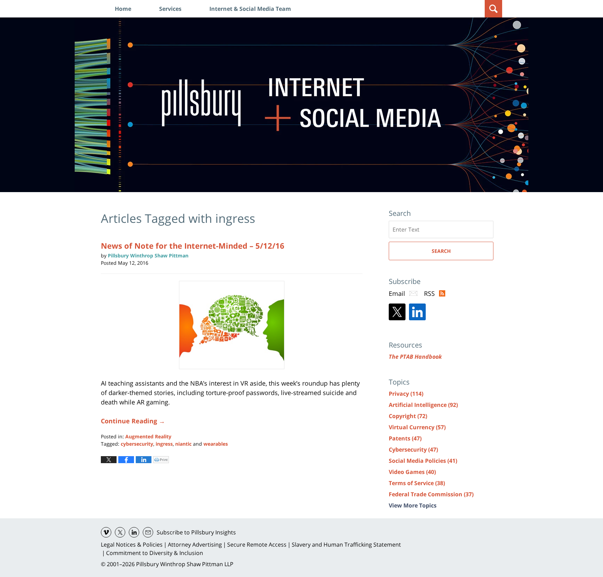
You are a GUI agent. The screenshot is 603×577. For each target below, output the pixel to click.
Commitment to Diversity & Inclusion (154, 553)
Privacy (406, 393)
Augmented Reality (148, 436)
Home (123, 9)
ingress (164, 443)
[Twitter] (397, 312)
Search (441, 251)
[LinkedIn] (417, 312)
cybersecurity (137, 443)
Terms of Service (417, 483)
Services (170, 9)
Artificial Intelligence (423, 405)
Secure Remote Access (256, 544)
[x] (120, 532)
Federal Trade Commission (431, 494)
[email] (148, 532)
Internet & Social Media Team (250, 9)
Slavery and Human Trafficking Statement (346, 544)
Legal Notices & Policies (132, 544)
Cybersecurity (413, 449)
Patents (405, 438)
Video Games (412, 472)
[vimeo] (106, 532)
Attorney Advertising (195, 544)
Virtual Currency (417, 427)
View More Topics (413, 505)
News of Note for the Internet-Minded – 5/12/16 (192, 245)
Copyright (408, 416)
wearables (215, 443)
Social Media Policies (423, 461)
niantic (183, 443)
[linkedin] (134, 532)
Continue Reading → (133, 421)
